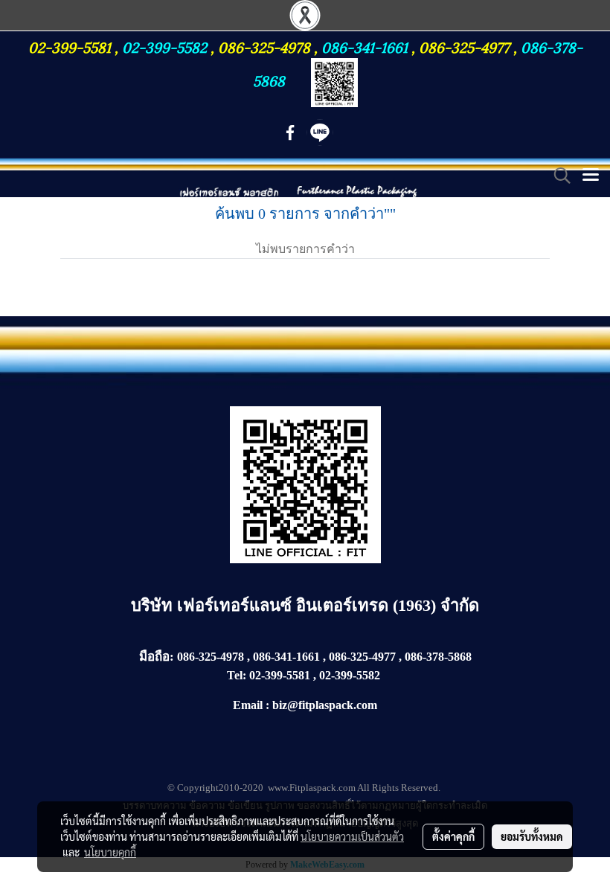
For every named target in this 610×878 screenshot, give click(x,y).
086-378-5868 (438, 656)
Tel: (236, 675)
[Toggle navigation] (590, 175)
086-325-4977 (464, 46)
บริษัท (154, 605)
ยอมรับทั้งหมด (532, 836)
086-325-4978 (264, 46)
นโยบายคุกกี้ (110, 852)
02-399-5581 (71, 46)
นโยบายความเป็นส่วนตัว (352, 836)
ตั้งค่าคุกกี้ (453, 836)
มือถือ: (156, 657)
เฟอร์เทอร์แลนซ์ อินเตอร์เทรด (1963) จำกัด (328, 605)
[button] (557, 175)
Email (248, 705)
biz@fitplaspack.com (324, 705)
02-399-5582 (164, 46)
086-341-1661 (366, 46)
